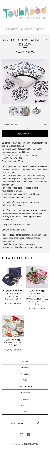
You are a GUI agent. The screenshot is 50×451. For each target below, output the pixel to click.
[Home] (25, 13)
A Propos (25, 374)
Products (12, 29)
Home (25, 361)
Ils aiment (25, 399)
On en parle (25, 392)
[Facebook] (28, 434)
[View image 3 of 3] (37, 111)
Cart (25, 411)
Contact (26, 29)
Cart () (39, 29)
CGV (25, 380)
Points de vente (25, 386)
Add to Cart (25, 133)
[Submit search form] (38, 423)
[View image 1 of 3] (14, 111)
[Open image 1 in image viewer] (25, 81)
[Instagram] (21, 434)
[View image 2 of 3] (25, 111)
